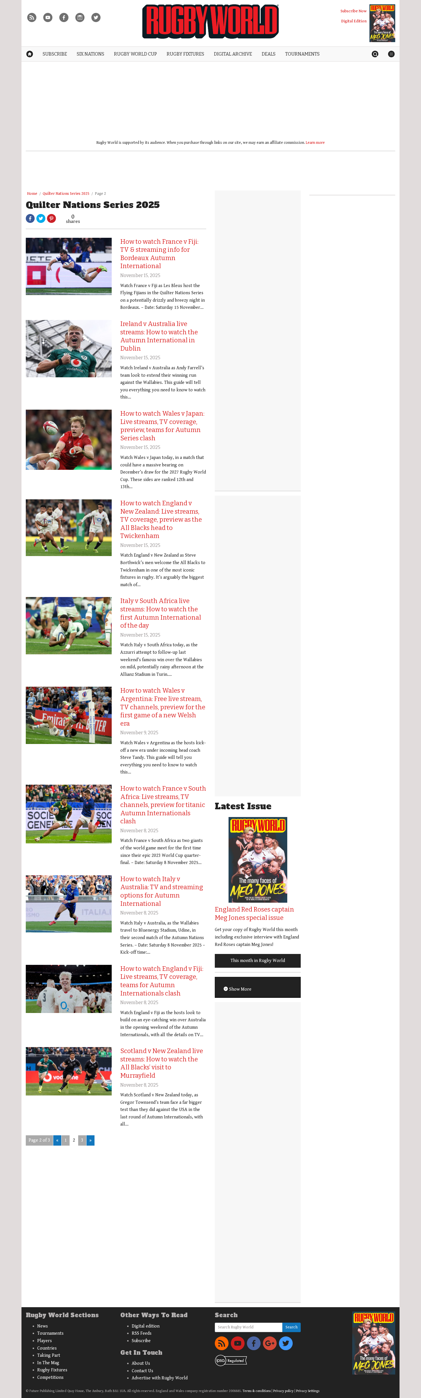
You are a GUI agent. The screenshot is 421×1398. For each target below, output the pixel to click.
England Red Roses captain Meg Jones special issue (254, 914)
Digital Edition (354, 21)
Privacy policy (283, 1391)
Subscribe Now (354, 11)
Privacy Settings (307, 1391)
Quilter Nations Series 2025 (66, 193)
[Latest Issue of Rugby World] (382, 23)
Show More (239, 989)
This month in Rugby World (258, 960)
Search (292, 1327)
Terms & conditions (257, 1391)
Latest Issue (243, 806)
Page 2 (100, 193)
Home (32, 193)
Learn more (315, 142)
